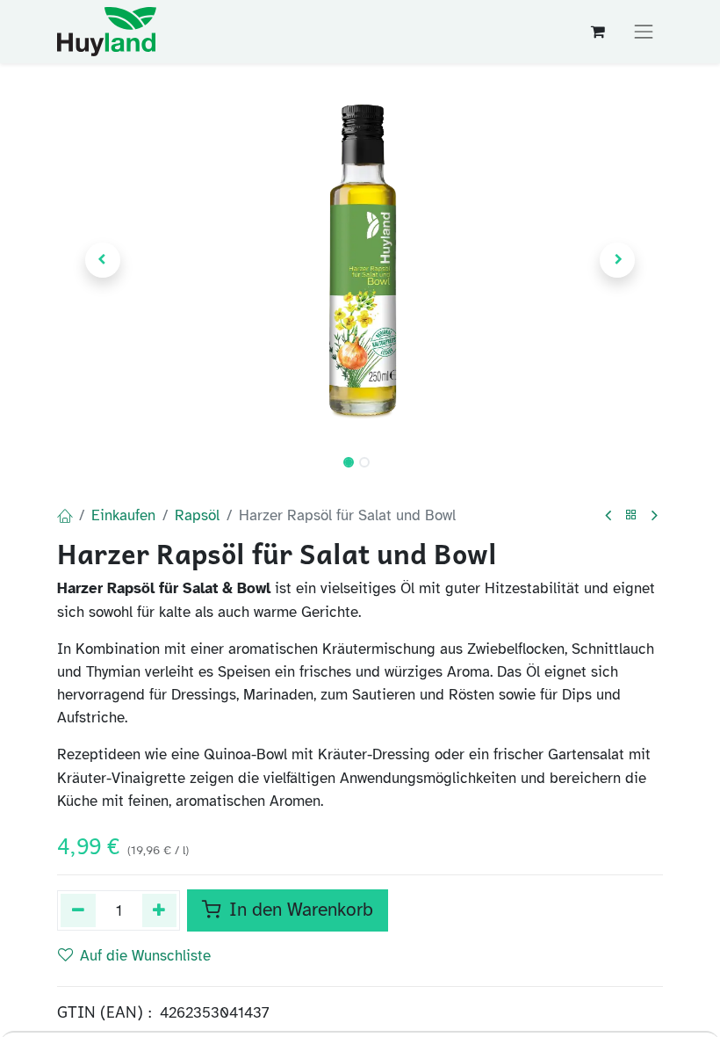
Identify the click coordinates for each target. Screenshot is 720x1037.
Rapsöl (197, 515)
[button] (102, 260)
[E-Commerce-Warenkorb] (598, 32)
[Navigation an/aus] (643, 31)
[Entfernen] (78, 910)
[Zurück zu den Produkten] (631, 515)
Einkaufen (123, 515)
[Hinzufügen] (159, 910)
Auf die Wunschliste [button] (145, 955)
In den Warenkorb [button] (298, 909)
